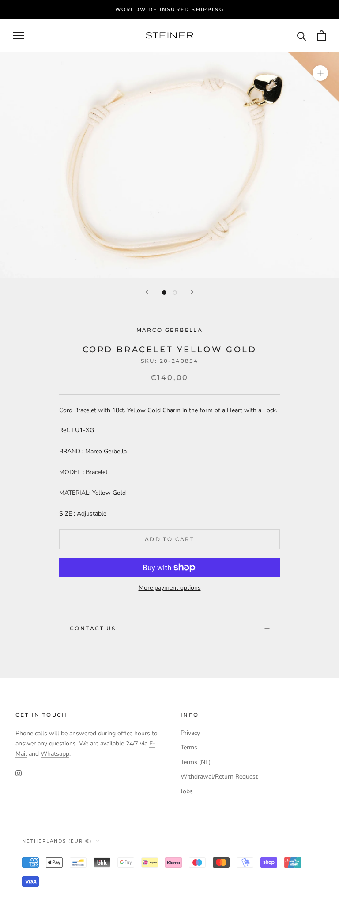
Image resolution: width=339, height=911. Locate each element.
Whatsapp (55, 753)
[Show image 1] (164, 292)
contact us (93, 628)
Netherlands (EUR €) (57, 841)
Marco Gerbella (169, 330)
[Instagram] (18, 773)
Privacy (190, 733)
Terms (189, 747)
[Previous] (147, 292)
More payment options (170, 587)
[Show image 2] (175, 292)
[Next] (192, 292)
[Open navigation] (18, 35)
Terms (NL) (196, 762)
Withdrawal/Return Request (219, 776)
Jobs (187, 791)
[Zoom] (320, 73)
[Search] (301, 35)
